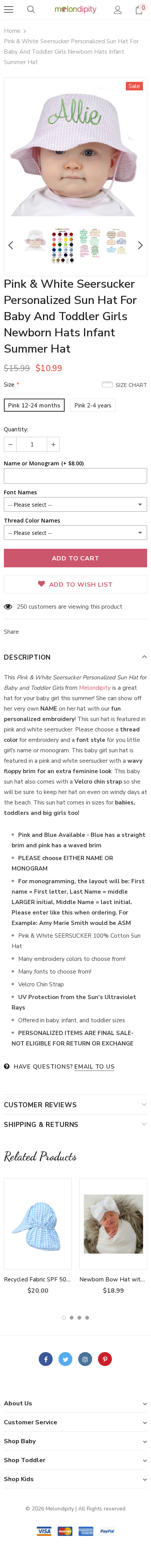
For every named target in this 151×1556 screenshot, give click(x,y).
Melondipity (95, 688)
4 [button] (87, 1318)
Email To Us (94, 1067)
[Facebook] (46, 1359)
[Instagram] (85, 1359)
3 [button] (79, 1318)
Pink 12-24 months (34, 405)
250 (22, 607)
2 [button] (72, 1318)
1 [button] (64, 1318)
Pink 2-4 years (93, 405)
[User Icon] (118, 10)
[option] (75, 149)
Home (12, 31)
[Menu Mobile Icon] (8, 9)
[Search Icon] (31, 10)
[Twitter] (65, 1359)
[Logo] (75, 9)
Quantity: (16, 429)
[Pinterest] (105, 1359)
